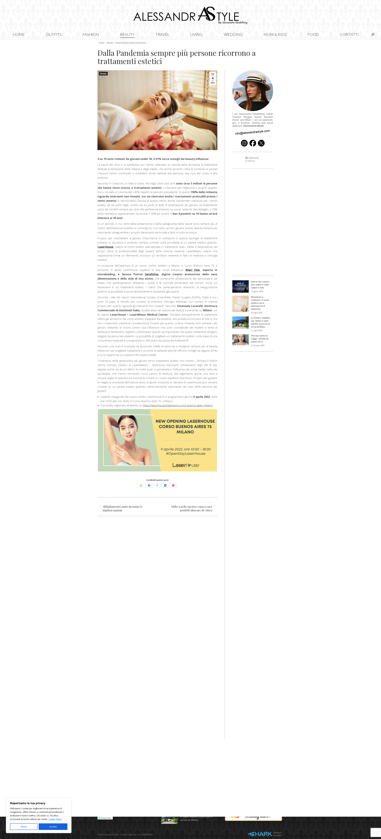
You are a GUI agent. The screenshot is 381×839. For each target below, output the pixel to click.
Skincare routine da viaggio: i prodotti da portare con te (259, 339)
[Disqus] (157, 614)
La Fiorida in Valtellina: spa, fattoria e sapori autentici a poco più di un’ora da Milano (260, 322)
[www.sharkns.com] (265, 834)
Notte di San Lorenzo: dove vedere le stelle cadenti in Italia (260, 285)
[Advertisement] (157, 544)
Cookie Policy (55, 819)
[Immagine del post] (240, 286)
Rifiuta (24, 826)
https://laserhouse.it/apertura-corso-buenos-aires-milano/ (178, 405)
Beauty (103, 74)
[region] (38, 815)
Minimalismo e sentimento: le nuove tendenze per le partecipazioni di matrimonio (260, 303)
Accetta (53, 826)
